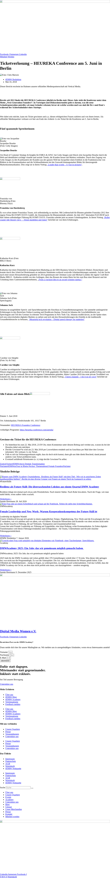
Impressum (10, 759)
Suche (2, 787)
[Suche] (32, 788)
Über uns (9, 694)
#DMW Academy (13, 699)
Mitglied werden (12, 816)
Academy (9, 799)
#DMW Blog (11, 697)
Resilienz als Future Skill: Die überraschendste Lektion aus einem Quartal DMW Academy (49, 486)
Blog (7, 804)
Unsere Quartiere (12, 729)
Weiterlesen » (5, 499)
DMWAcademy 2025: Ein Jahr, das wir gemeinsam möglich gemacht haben (42, 548)
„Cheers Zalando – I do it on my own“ (80, 377)
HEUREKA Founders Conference (25, 425)
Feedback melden (12, 704)
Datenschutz (10, 761)
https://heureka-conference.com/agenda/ (36, 430)
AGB (7, 764)
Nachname (5, 655)
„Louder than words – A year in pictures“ (64, 165)
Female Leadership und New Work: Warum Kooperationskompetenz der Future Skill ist (48, 511)
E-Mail (3, 658)
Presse (8, 732)
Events (8, 797)
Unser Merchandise (13, 809)
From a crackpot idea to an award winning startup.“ (60, 279)
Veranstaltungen (12, 734)
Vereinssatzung (11, 702)
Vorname (4, 652)
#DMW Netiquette (13, 768)
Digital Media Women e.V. (18, 631)
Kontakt (8, 814)
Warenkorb (10, 766)
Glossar (8, 807)
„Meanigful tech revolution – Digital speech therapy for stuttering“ (57, 319)
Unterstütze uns (12, 736)
